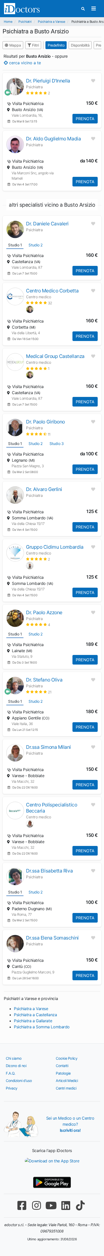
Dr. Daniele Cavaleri (47, 224)
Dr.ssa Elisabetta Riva (49, 871)
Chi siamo (14, 1058)
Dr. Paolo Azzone (44, 612)
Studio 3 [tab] (56, 443)
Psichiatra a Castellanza (35, 1014)
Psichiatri (25, 22)
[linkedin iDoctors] (65, 1205)
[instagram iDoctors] (36, 1205)
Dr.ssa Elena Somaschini (52, 938)
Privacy (11, 1088)
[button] (38, 93)
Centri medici (66, 1088)
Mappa (14, 45)
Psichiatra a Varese (51, 22)
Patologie (63, 1073)
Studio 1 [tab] (15, 245)
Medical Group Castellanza (55, 356)
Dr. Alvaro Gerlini (44, 489)
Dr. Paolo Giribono (45, 422)
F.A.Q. (10, 1073)
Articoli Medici (67, 1080)
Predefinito (56, 45)
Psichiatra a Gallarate (33, 1020)
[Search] (83, 9)
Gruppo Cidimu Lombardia (55, 547)
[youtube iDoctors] (51, 1205)
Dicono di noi (16, 1065)
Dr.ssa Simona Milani (48, 747)
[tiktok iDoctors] (80, 1205)
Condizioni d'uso (19, 1080)
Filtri (35, 45)
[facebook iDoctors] (21, 1205)
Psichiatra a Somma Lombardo (42, 1026)
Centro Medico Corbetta (52, 291)
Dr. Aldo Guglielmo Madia (53, 139)
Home (8, 22)
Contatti (62, 1065)
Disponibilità (80, 45)
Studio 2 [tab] (35, 245)
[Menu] (93, 8)
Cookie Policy (66, 1058)
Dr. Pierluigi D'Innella (48, 81)
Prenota (85, 118)
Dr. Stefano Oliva (44, 680)
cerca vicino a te (24, 62)
